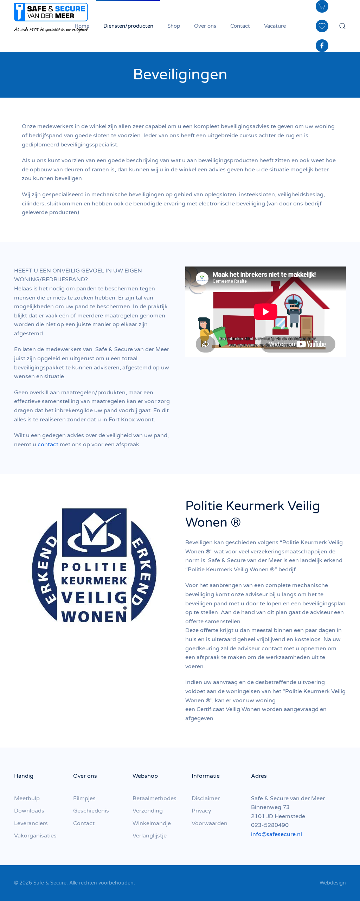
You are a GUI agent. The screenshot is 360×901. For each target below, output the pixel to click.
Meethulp (27, 798)
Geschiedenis (91, 810)
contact (48, 444)
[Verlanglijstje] (322, 26)
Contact (240, 26)
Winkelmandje (152, 823)
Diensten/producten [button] (128, 26)
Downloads (29, 810)
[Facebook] (322, 45)
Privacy (201, 810)
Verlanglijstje (150, 835)
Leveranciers (31, 823)
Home (82, 26)
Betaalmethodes (154, 798)
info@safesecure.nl (276, 834)
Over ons (205, 26)
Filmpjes (84, 798)
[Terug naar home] (51, 17)
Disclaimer (206, 798)
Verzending (148, 810)
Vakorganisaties (35, 835)
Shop (173, 26)
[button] (342, 26)
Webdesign (333, 883)
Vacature (275, 26)
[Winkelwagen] (322, 6)
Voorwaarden (209, 823)
